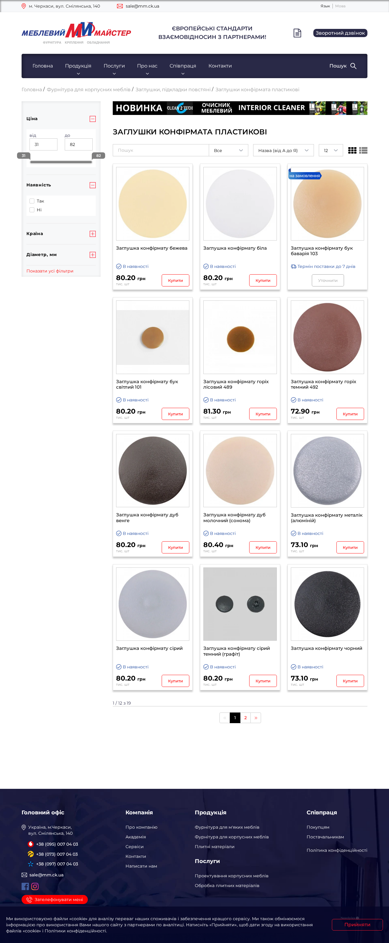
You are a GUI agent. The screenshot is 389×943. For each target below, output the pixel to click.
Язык (325, 6)
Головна (43, 66)
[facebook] (25, 886)
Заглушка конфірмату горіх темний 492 (323, 384)
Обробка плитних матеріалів (227, 885)
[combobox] (228, 150)
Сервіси (135, 846)
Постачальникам (325, 837)
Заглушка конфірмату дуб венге (147, 517)
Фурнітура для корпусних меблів (232, 837)
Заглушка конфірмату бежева (152, 248)
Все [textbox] (218, 150)
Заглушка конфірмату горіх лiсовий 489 (236, 384)
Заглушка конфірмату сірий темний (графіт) (236, 651)
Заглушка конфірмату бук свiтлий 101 (147, 384)
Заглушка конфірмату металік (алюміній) (327, 518)
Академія (136, 837)
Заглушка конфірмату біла (235, 248)
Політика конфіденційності (337, 850)
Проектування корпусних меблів (232, 876)
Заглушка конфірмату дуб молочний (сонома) (234, 517)
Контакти (220, 66)
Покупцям (318, 827)
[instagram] (35, 886)
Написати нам (141, 866)
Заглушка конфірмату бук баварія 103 (322, 251)
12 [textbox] (326, 150)
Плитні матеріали (215, 846)
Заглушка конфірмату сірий (149, 648)
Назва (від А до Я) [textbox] (278, 150)
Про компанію (141, 827)
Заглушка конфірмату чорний (326, 648)
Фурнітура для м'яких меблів (227, 827)
